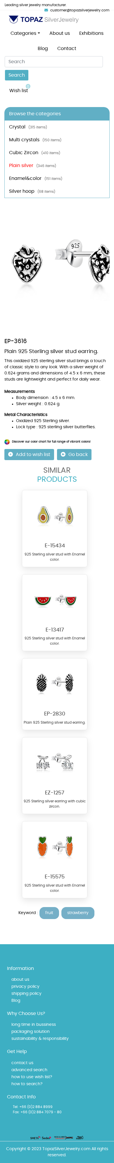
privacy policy (25, 987)
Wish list (19, 89)
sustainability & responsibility (40, 1039)
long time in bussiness (33, 1025)
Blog (43, 48)
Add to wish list (33, 454)
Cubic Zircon (34, 152)
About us (59, 33)
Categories (23, 33)
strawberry (78, 913)
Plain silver (32, 165)
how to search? (26, 1084)
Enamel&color (35, 178)
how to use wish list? (31, 1077)
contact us (22, 1063)
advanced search (29, 1070)
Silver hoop (32, 191)
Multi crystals (35, 139)
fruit (49, 913)
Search (16, 75)
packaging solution (30, 1032)
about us (20, 980)
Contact (66, 48)
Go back (78, 454)
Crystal (28, 127)
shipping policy (26, 994)
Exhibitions (91, 33)
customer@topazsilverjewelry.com (79, 10)
